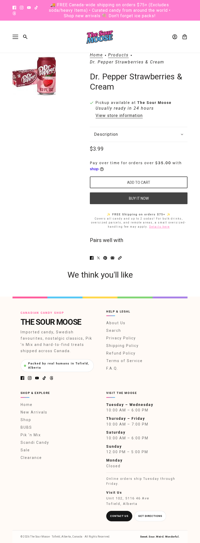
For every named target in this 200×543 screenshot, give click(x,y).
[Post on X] (98, 258)
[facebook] (14, 7)
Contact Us (119, 516)
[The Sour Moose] (100, 37)
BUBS (26, 427)
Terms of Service (124, 361)
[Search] (25, 37)
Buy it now (139, 198)
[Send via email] (112, 258)
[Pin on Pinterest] (105, 258)
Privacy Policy (121, 338)
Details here (159, 226)
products (118, 55)
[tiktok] (36, 7)
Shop (26, 420)
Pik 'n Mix (31, 435)
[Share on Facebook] (92, 258)
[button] (120, 258)
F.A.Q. (112, 368)
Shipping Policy (122, 346)
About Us (116, 323)
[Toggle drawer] (15, 37)
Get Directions (150, 516)
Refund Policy (121, 353)
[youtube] (29, 7)
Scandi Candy (35, 442)
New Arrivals (34, 412)
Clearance (31, 458)
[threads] (14, 13)
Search (113, 330)
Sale (25, 450)
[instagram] (21, 7)
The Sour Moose (154, 103)
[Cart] (185, 37)
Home (96, 55)
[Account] (175, 37)
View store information (119, 116)
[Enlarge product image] (34, 76)
